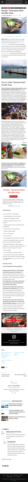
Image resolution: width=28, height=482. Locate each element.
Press (14, 476)
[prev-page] (2, 423)
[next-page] (4, 423)
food (6, 5)
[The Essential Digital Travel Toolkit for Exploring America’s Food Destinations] (4, 412)
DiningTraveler (11, 441)
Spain (3, 407)
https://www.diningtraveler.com (14, 387)
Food (6, 367)
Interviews (21, 475)
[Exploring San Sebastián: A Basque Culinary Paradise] (4, 405)
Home (2, 5)
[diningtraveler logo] (14, 2)
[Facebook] (12, 393)
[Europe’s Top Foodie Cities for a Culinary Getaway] (4, 418)
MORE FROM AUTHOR (17, 401)
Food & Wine (15, 475)
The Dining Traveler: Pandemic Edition (5, 375)
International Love (5, 53)
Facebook (5, 466)
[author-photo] (14, 383)
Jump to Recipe (10, 36)
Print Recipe (18, 36)
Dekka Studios (14, 480)
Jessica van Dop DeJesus (7, 15)
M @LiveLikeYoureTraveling (13, 431)
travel (3, 413)
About (7, 475)
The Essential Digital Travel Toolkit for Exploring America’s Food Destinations (17, 412)
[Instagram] (15, 393)
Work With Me (9, 476)
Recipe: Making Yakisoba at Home (21, 375)
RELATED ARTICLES (6, 401)
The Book (18, 476)
